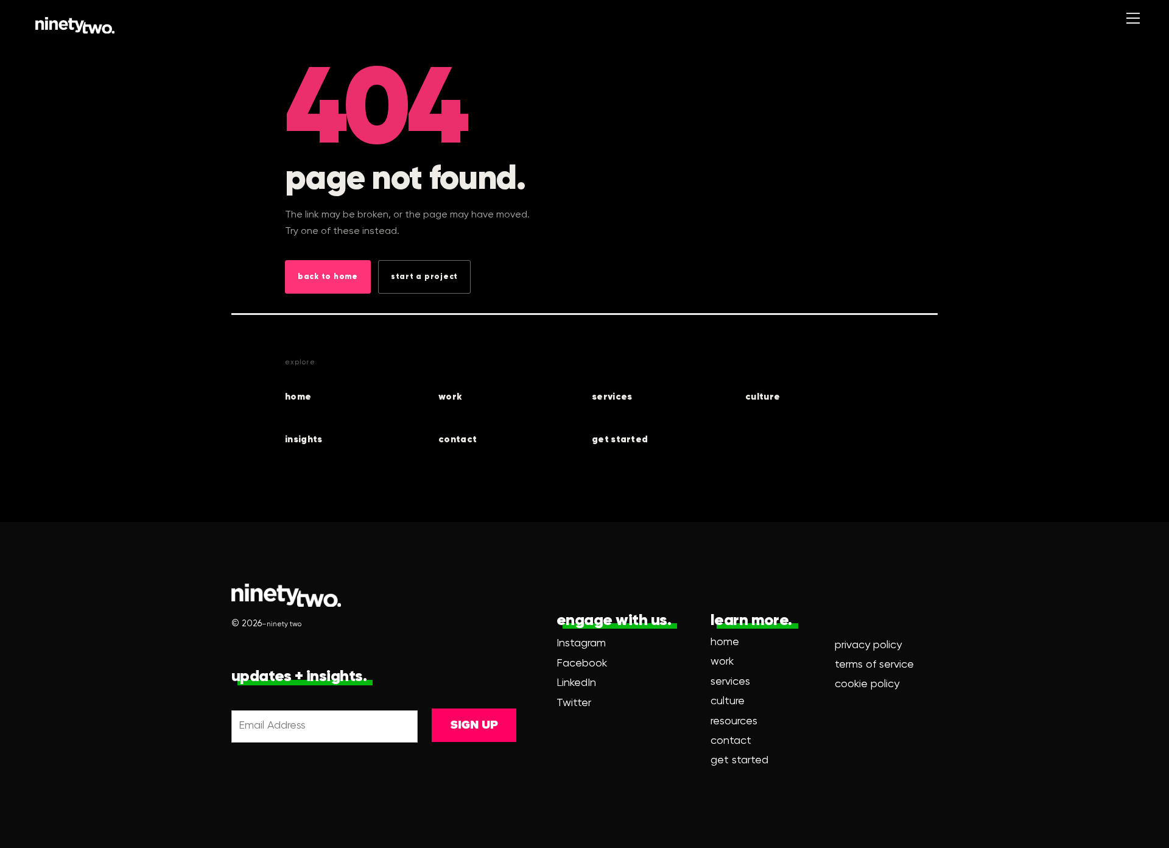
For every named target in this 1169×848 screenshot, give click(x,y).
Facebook (581, 663)
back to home (328, 277)
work (450, 396)
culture (762, 396)
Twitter (573, 703)
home (298, 396)
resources (734, 721)
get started (620, 439)
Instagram (581, 643)
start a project (424, 277)
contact (457, 439)
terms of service (874, 664)
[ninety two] (74, 25)
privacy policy (868, 645)
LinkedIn (576, 682)
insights (303, 439)
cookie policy (867, 684)
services (612, 396)
